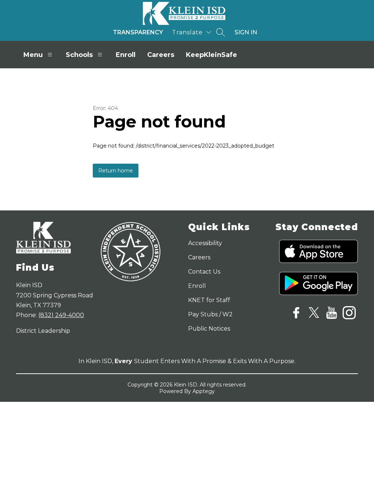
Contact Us (204, 271)
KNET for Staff (209, 300)
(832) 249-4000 (61, 315)
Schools (79, 55)
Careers (160, 55)
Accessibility (205, 243)
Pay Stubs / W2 (210, 314)
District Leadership (43, 330)
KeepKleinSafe (211, 55)
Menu (33, 55)
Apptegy (203, 391)
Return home (115, 170)
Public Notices (209, 328)
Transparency (138, 32)
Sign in (245, 32)
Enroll (126, 55)
